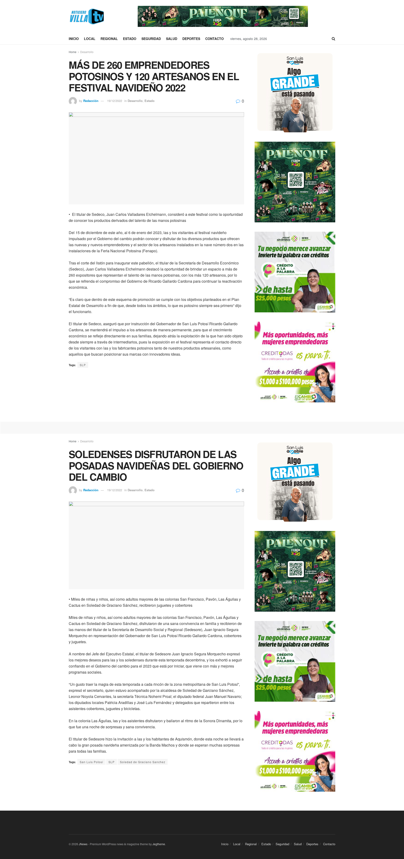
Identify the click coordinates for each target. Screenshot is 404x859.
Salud (171, 38)
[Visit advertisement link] (223, 16)
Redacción (90, 100)
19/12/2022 (114, 100)
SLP (83, 365)
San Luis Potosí (91, 762)
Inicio (74, 38)
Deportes (191, 38)
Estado (129, 38)
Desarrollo (87, 52)
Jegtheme (158, 844)
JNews (83, 844)
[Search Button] (333, 38)
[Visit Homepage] (86, 16)
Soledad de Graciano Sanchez (142, 762)
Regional (109, 38)
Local (89, 38)
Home (72, 52)
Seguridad (151, 38)
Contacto (214, 38)
